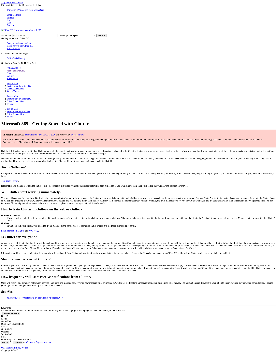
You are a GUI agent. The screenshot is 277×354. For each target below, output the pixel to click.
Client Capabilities (15, 88)
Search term (6, 35)
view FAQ (33, 231)
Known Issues (13, 48)
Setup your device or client (19, 43)
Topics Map (12, 83)
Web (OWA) (12, 91)
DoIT (9, 20)
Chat (9, 73)
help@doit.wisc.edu (16, 70)
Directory (11, 25)
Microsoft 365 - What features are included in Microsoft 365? (35, 298)
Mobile (10, 116)
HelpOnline (12, 78)
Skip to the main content (12, 2)
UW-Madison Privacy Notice (14, 347)
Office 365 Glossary (16, 58)
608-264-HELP (14, 68)
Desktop (11, 104)
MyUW (10, 17)
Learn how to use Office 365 (20, 46)
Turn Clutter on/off (9, 181)
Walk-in (10, 76)
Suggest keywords (11, 313)
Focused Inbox (78, 134)
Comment (30, 342)
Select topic (63, 35)
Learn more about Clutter (12, 231)
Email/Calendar (14, 15)
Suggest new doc (43, 342)
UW (9, 22)
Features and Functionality (19, 86)
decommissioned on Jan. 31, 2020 (40, 134)
